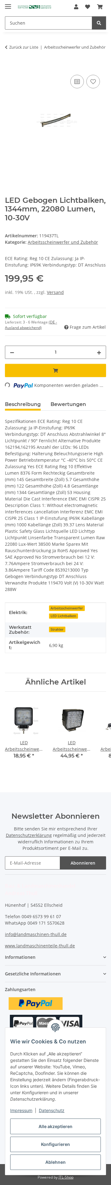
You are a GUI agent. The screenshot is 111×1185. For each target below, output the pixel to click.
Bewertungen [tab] (68, 404)
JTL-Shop (66, 1177)
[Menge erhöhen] (99, 352)
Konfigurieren (55, 1144)
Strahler (57, 629)
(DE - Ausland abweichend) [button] (31, 324)
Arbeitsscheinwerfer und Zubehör (63, 242)
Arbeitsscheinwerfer (67, 608)
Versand (55, 292)
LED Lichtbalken (63, 616)
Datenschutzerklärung (29, 835)
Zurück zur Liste (23, 47)
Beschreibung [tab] (23, 404)
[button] (76, 7)
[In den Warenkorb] (10, 66)
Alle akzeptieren (55, 1126)
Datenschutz (51, 1110)
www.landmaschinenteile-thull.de (40, 946)
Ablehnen (55, 1162)
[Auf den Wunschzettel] (93, 81)
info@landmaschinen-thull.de (36, 934)
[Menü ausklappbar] (8, 4)
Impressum (21, 1110)
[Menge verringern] (12, 352)
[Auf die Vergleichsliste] (77, 81)
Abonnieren (83, 863)
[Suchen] (99, 23)
